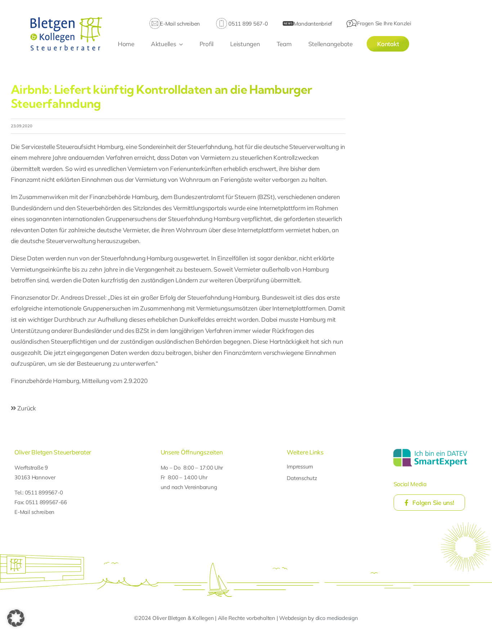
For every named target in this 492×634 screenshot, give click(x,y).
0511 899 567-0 (248, 23)
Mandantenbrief (313, 23)
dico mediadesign (337, 618)
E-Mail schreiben (180, 23)
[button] (16, 618)
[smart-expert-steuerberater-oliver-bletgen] (430, 450)
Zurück (26, 408)
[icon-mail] (154, 21)
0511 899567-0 (44, 492)
